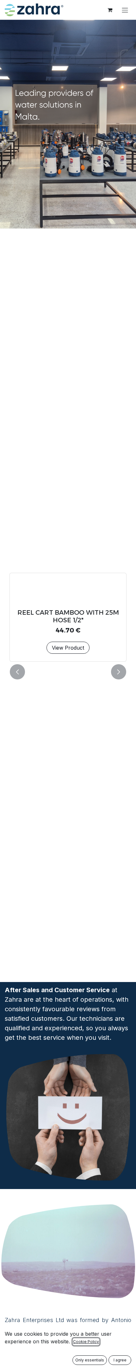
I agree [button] (120, 1360)
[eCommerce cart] (109, 9)
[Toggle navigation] (125, 10)
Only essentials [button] (89, 1360)
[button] (17, 671)
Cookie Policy (86, 1341)
